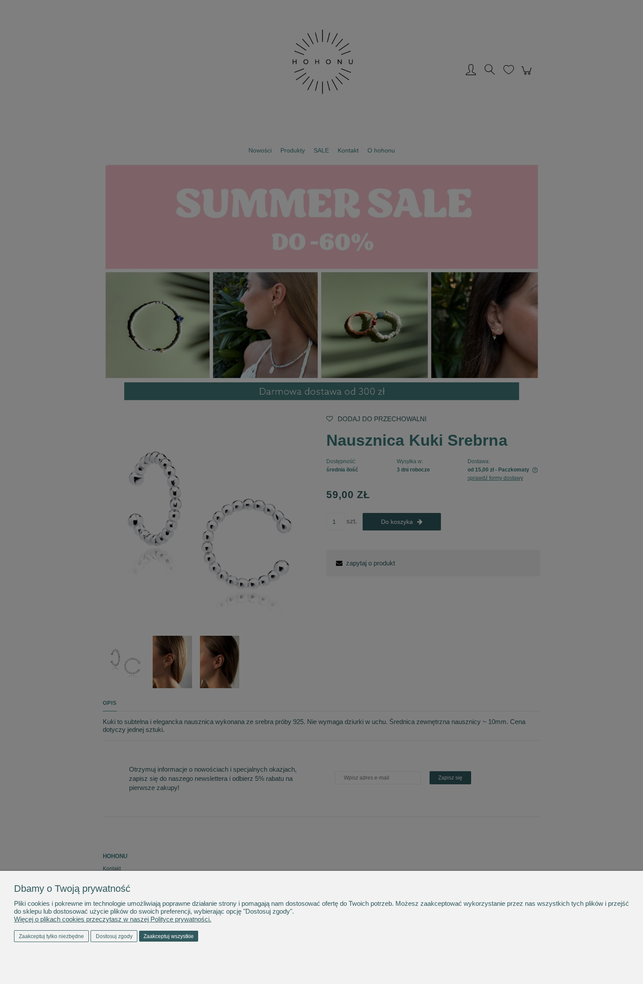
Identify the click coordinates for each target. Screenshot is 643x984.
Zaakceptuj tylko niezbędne (51, 936)
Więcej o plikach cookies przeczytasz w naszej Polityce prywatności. (112, 919)
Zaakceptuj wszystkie (168, 936)
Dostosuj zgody (114, 936)
